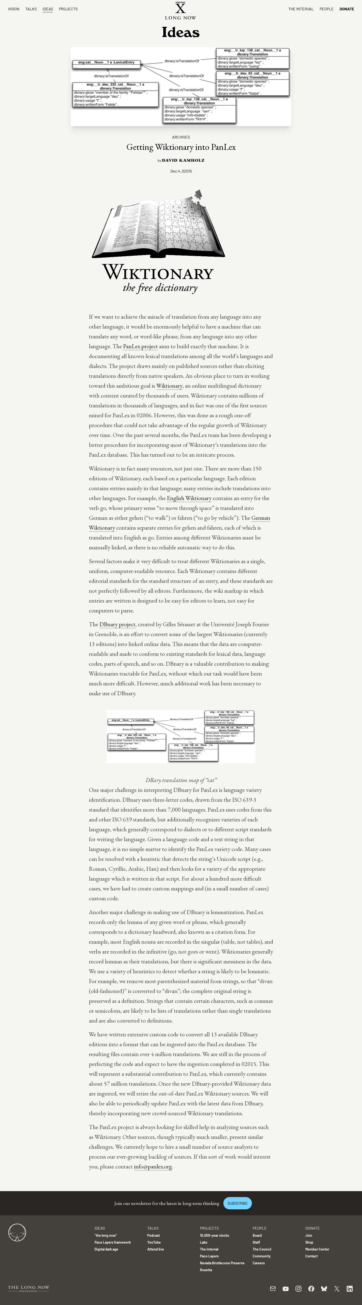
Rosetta (206, 1270)
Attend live (155, 1249)
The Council (262, 1249)
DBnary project (117, 624)
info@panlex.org (153, 1166)
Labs (203, 1242)
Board (257, 1235)
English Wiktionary (189, 498)
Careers (259, 1263)
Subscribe (238, 1203)
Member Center (317, 1249)
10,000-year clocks (214, 1235)
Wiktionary (169, 385)
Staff (256, 1242)
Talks (31, 8)
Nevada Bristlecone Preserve (222, 1263)
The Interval (301, 8)
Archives (181, 137)
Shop (309, 1242)
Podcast (153, 1235)
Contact (311, 1256)
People (327, 8)
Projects (68, 8)
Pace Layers (209, 1256)
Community (262, 1256)
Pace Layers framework (113, 1242)
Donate (347, 8)
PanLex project (140, 346)
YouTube (154, 1242)
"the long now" (106, 1235)
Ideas (48, 8)
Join (308, 1235)
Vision (13, 8)
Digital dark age (106, 1249)
